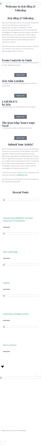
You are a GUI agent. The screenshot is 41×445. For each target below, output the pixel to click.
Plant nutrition (10, 345)
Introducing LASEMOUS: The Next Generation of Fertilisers (18, 219)
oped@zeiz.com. (22, 175)
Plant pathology (10, 252)
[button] (1, 58)
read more (6, 227)
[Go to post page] (20, 208)
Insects (6, 283)
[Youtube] (3, 435)
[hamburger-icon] (39, 57)
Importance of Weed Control (16, 314)
